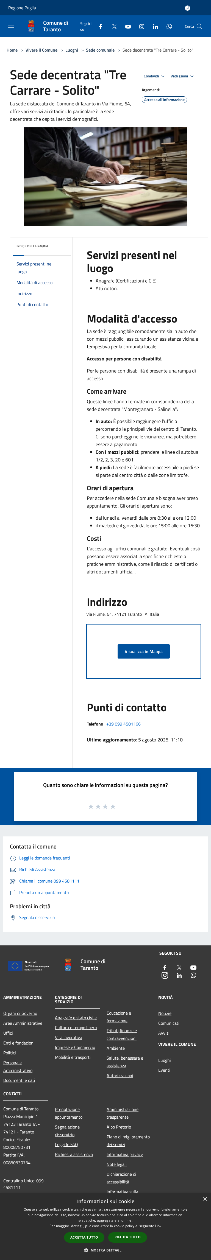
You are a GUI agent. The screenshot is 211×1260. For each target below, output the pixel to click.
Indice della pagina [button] (32, 246)
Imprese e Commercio (75, 1047)
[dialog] (105, 1226)
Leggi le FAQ (66, 1144)
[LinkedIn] (153, 26)
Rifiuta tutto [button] (128, 1237)
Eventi (164, 1070)
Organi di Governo (20, 1013)
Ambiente (116, 1048)
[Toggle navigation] (11, 26)
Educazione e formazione (119, 1017)
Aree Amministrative (22, 1023)
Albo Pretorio (119, 1127)
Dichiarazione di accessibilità (121, 1178)
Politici (9, 1052)
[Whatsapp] (167, 26)
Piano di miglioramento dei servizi (128, 1140)
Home (12, 50)
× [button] (205, 1199)
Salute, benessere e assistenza (125, 1062)
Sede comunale (100, 50)
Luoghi (71, 50)
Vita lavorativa (68, 1037)
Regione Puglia (22, 7)
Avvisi (164, 1033)
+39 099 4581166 (123, 724)
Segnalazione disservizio (67, 1131)
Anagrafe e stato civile (76, 1017)
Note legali (117, 1164)
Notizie (164, 1013)
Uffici (8, 1033)
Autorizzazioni (120, 1075)
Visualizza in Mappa (144, 651)
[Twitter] (112, 26)
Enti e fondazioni (19, 1043)
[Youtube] (125, 26)
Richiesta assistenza (74, 1154)
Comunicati (168, 1023)
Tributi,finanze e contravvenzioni (122, 1034)
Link (158, 1225)
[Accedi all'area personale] (187, 8)
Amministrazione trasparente (122, 1113)
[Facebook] (98, 26)
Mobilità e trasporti (73, 1057)
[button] (105, 1250)
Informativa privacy (125, 1154)
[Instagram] (139, 26)
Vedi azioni (180, 76)
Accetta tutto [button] (84, 1237)
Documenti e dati (19, 1080)
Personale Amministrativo (17, 1066)
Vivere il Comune (42, 50)
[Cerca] (199, 26)
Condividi (152, 76)
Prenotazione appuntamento (68, 1113)
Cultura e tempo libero (76, 1027)
